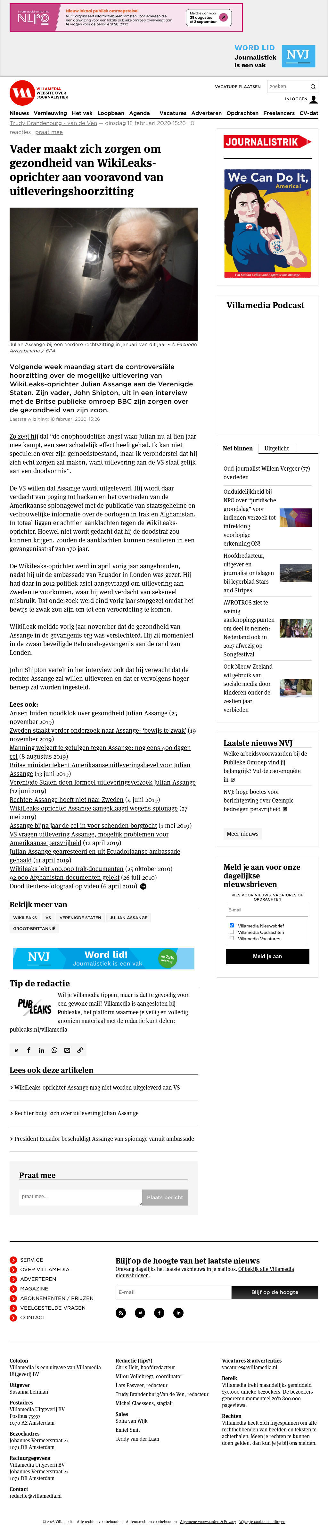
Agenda (139, 113)
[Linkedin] (178, 1313)
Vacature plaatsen (238, 86)
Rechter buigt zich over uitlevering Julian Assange (76, 1113)
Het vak (82, 113)
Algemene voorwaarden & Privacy (208, 1521)
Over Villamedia (45, 1269)
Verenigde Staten (80, 917)
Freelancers (279, 113)
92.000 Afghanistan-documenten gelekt (64, 877)
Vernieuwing (50, 113)
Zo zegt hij (24, 436)
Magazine (34, 1289)
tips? (145, 1360)
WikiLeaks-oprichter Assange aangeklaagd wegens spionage (94, 808)
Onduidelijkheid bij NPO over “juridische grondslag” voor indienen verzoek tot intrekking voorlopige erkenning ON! (250, 517)
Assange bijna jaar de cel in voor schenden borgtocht (83, 825)
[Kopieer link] (80, 1049)
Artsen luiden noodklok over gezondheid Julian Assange (89, 713)
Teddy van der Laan (137, 1439)
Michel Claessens (135, 1403)
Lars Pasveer (130, 1385)
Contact (32, 1318)
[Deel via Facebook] (28, 1049)
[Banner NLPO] (126, 17)
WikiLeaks (25, 917)
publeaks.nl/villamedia (38, 1029)
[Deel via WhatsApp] (54, 1049)
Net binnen (238, 448)
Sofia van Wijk (132, 1421)
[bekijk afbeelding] (104, 274)
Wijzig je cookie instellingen (262, 1521)
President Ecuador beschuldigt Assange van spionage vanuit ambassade (104, 1138)
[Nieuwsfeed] (121, 1313)
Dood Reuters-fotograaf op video (54, 886)
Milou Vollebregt (134, 1376)
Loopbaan (110, 113)
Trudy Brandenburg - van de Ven (53, 123)
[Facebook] (159, 1313)
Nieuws (19, 113)
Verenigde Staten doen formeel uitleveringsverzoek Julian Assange (103, 782)
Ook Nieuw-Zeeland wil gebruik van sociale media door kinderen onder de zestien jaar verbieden (248, 688)
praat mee (49, 132)
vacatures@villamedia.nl (249, 1367)
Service (31, 1260)
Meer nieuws (242, 833)
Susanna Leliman (29, 1391)
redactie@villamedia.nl (36, 1496)
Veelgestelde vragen (53, 1308)
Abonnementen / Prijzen (57, 1298)
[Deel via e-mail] (67, 1049)
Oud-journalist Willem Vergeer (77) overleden (267, 473)
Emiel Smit (128, 1430)
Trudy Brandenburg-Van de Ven (150, 1394)
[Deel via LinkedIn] (41, 1049)
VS (48, 917)
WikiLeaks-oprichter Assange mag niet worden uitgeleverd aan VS (97, 1087)
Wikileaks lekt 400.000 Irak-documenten (67, 869)
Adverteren (206, 113)
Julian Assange (128, 917)
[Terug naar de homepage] (39, 93)
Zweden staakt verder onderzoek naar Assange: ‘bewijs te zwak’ (98, 730)
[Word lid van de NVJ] (260, 56)
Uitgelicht (277, 448)
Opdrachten (242, 113)
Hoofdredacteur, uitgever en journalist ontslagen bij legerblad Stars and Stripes (249, 573)
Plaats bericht (165, 1197)
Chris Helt (127, 1367)
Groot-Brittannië (34, 928)
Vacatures (173, 113)
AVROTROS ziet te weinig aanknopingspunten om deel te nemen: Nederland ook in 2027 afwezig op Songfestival (249, 628)
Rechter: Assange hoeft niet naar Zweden (67, 799)
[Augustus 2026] (268, 141)
